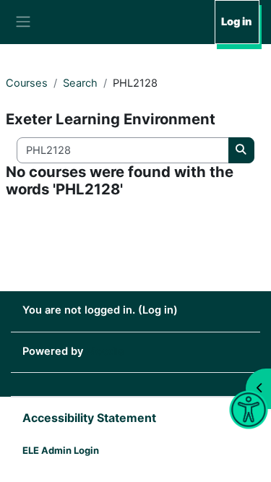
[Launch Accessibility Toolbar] (249, 410)
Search (80, 83)
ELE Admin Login (60, 450)
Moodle (105, 351)
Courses (27, 83)
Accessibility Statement (89, 417)
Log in (236, 21)
